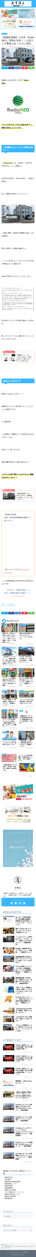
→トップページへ (18, 596)
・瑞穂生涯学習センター (12, 1194)
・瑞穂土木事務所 (9, 1196)
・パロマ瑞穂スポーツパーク (13, 1192)
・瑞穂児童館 (8, 1186)
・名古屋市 (7, 1179)
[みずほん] (18, 5)
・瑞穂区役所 (8, 1177)
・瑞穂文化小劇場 (9, 1190)
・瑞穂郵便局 (8, 1198)
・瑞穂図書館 (8, 1188)
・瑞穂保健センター (10, 1184)
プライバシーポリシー (14, 1252)
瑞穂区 (12, 605)
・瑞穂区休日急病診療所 (12, 1181)
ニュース (4, 33)
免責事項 (25, 1252)
